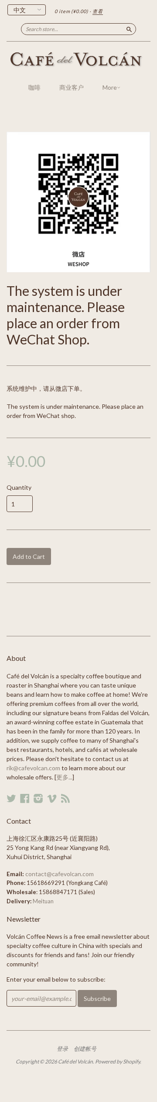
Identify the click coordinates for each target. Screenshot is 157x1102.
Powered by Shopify (117, 1061)
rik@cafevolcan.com (33, 768)
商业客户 (71, 87)
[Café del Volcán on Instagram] (38, 798)
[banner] (78, 60)
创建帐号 (85, 1049)
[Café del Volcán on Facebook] (25, 798)
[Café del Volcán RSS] (65, 798)
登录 (62, 1049)
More (109, 87)
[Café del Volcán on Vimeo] (52, 798)
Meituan (43, 901)
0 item (71, 11)
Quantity (19, 487)
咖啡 (34, 87)
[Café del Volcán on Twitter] (11, 798)
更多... (64, 777)
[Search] (129, 29)
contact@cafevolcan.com (59, 873)
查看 (97, 11)
